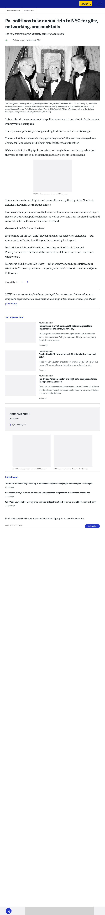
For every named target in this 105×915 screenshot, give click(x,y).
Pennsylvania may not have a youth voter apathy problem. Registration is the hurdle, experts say (65, 327)
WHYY (9, 4)
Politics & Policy (13, 11)
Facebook (16, 281)
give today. (11, 303)
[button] (9, 911)
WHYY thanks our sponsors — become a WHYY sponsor (50, 194)
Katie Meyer (19, 40)
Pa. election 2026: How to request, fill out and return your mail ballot (67, 355)
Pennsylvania (29, 11)
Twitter (22, 281)
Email (27, 281)
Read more (14, 418)
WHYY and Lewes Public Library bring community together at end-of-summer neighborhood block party (50, 501)
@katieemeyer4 (19, 424)
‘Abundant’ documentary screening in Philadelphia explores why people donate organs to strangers (49, 483)
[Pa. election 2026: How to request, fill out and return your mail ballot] (20, 362)
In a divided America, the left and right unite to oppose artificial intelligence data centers (68, 380)
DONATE (86, 3)
